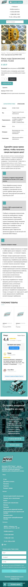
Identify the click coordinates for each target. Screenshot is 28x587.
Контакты (6, 484)
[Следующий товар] (5, 97)
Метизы (5, 505)
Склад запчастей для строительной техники (13, 512)
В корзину (12, 79)
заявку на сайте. (13, 163)
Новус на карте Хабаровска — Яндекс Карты (14, 379)
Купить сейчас (7, 83)
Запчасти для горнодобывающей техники (13, 518)
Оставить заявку (17, 2)
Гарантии (6, 486)
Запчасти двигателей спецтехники (16, 53)
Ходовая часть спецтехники (11, 498)
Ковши (5, 500)
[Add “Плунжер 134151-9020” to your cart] (10, 310)
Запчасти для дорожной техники (12, 509)
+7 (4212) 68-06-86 (12, 161)
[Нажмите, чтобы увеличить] (3, 41)
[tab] (9, 103)
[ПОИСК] (25, 22)
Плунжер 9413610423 (19, 327)
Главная (3, 53)
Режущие (6, 507)
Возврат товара (8, 488)
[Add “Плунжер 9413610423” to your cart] (23, 310)
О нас (5, 479)
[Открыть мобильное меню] (2, 21)
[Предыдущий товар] (2, 97)
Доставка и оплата (8, 481)
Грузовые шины (8, 515)
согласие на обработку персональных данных (14, 567)
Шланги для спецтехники (10, 503)
